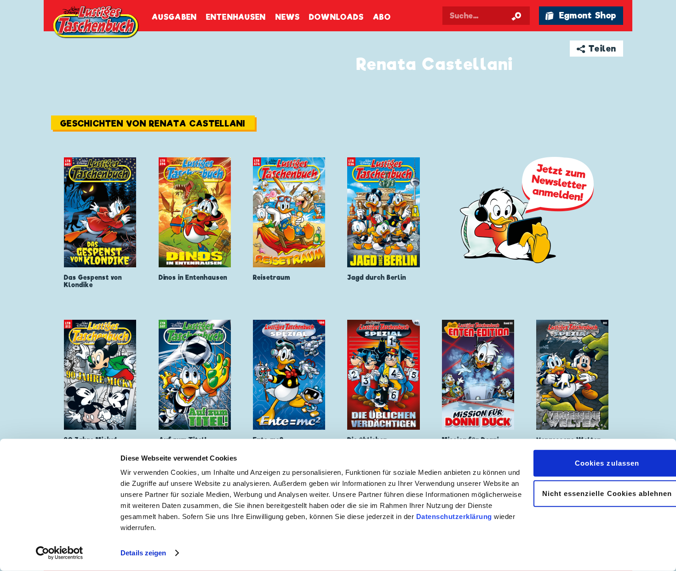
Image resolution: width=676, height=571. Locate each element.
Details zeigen (143, 553)
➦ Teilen (597, 48)
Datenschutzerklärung (454, 516)
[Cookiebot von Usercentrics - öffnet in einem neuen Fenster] (59, 553)
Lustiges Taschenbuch (96, 23)
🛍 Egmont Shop (580, 15)
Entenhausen (236, 17)
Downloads (336, 17)
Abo (381, 17)
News (287, 17)
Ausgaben (174, 17)
